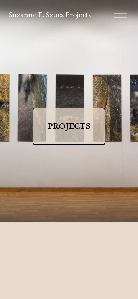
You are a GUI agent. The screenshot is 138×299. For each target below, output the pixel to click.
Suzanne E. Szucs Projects (49, 15)
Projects (69, 126)
